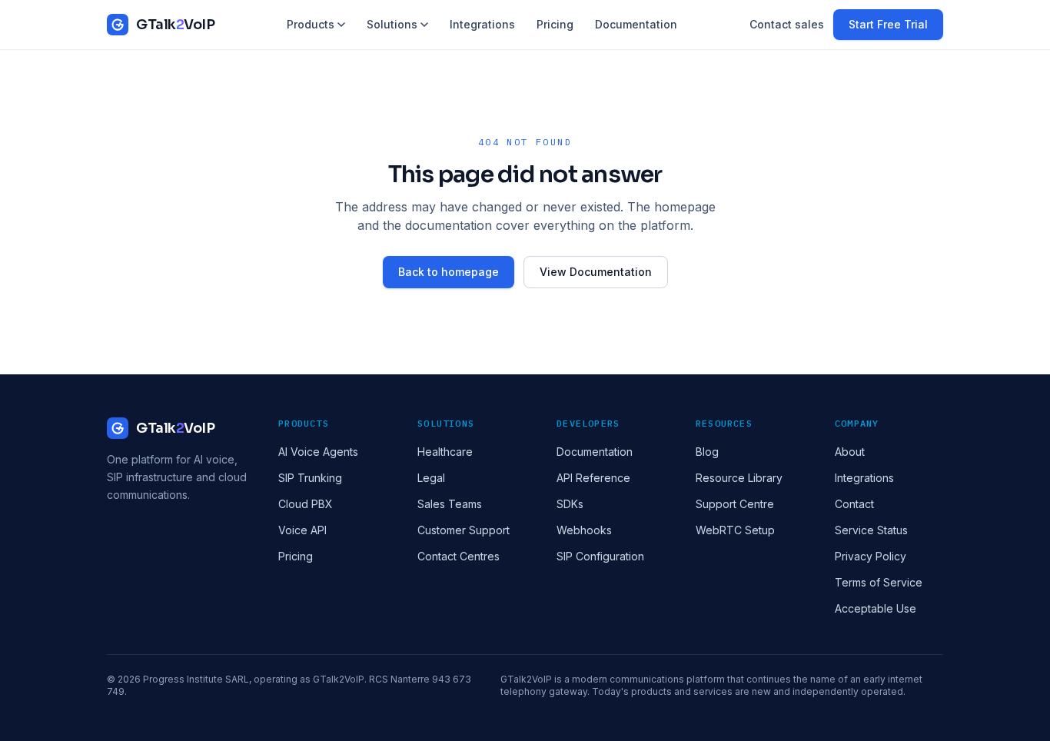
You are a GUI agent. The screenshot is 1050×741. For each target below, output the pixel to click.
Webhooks (584, 530)
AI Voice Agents (318, 451)
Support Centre (735, 503)
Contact (854, 503)
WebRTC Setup (735, 530)
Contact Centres (458, 556)
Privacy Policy (870, 556)
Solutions (392, 24)
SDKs (570, 503)
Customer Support (463, 530)
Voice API (302, 530)
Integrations (482, 24)
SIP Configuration (600, 556)
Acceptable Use (875, 608)
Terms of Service (878, 582)
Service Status (871, 530)
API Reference (593, 477)
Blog (707, 451)
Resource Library (739, 477)
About (850, 451)
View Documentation (596, 271)
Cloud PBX (305, 503)
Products (310, 24)
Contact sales (786, 24)
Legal (431, 477)
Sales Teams (449, 503)
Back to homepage (448, 271)
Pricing (555, 24)
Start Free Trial (888, 24)
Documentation (636, 24)
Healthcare (445, 451)
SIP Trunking (310, 477)
